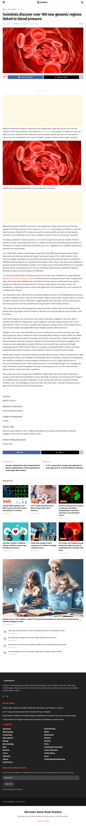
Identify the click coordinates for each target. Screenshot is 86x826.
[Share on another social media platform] (81, 77)
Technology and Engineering (54, 759)
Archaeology (7, 735)
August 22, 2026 (8, 513)
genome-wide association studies (21, 278)
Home (4, 9)
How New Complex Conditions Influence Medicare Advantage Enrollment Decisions (14, 545)
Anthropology (8, 732)
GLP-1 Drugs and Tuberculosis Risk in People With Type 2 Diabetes (42, 508)
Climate (5, 759)
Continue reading (43, 821)
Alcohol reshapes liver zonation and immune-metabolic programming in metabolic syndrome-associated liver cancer (71, 510)
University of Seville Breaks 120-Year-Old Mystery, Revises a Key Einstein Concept (36, 631)
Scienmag (10, 801)
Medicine (21, 9)
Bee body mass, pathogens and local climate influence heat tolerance (32, 638)
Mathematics (49, 735)
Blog (4, 747)
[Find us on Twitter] (7, 696)
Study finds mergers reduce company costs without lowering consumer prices (43, 545)
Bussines (6, 750)
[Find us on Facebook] (3, 696)
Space (46, 756)
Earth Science (8, 762)
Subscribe (8, 784)
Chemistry (6, 756)
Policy (46, 744)
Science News (12, 9)
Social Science (49, 753)
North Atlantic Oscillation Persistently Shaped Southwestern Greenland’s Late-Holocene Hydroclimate (39, 716)
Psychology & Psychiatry (53, 747)
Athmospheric (8, 738)
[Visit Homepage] (43, 2)
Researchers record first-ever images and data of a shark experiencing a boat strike (37, 645)
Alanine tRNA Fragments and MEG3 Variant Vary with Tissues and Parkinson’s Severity (15, 508)
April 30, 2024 (7, 24)
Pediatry (47, 741)
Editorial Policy (49, 729)
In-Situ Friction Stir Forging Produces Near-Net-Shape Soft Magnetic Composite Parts (33, 719)
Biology (5, 741)
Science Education (51, 750)
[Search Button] (82, 2)
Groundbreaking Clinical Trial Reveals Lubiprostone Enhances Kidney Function (35, 652)
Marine (46, 732)
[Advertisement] (43, 85)
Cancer (5, 753)
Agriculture (7, 729)
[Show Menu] (4, 2)
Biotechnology (8, 744)
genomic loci (46, 131)
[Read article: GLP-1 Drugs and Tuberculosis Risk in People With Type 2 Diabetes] (43, 494)
